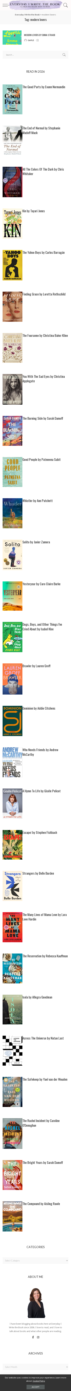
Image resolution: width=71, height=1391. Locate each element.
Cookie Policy (39, 1381)
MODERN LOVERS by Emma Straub (39, 35)
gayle (31, 40)
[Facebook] (33, 1337)
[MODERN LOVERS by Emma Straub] (12, 37)
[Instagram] (38, 1337)
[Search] (65, 5)
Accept (35, 1387)
